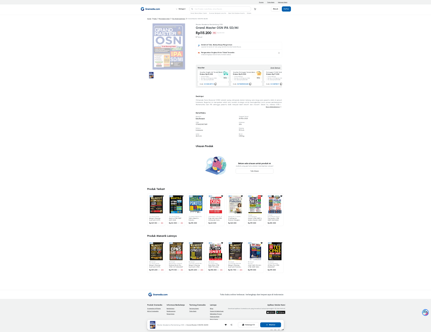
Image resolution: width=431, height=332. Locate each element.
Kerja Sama (214, 319)
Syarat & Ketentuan (216, 311)
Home (149, 19)
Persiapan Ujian (164, 19)
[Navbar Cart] (255, 9)
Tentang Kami (194, 308)
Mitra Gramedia (152, 311)
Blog (211, 308)
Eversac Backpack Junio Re (217, 13)
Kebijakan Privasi (216, 314)
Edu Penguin (200, 118)
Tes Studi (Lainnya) (178, 19)
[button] (239, 53)
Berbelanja (170, 308)
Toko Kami (270, 2)
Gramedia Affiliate (154, 308)
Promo (261, 2)
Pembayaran (171, 311)
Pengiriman (170, 314)
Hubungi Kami (282, 2)
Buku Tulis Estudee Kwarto (236, 13)
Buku (155, 19)
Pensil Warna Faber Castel (199, 13)
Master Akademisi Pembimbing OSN (209, 24)
